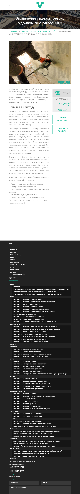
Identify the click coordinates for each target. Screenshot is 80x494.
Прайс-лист (14, 269)
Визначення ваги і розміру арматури (27, 351)
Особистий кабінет (18, 274)
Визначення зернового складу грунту (27, 369)
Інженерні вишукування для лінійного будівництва (32, 433)
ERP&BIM (13, 458)
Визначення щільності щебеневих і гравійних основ (32, 386)
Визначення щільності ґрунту (24, 361)
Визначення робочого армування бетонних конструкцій (34, 321)
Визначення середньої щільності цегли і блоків (31, 341)
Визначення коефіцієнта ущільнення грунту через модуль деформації (40, 374)
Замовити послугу (63, 129)
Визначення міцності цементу (24, 403)
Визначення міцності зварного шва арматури (30, 356)
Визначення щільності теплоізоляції (27, 413)
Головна (13, 31)
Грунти (13, 359)
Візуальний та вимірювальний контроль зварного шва (34, 446)
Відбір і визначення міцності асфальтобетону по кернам (34, 426)
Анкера (13, 344)
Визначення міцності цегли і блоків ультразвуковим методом (36, 329)
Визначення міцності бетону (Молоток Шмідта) (31, 309)
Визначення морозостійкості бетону (27, 304)
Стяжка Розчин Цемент (19, 391)
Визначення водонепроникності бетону (28, 316)
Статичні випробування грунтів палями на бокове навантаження (37, 294)
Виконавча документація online (22, 461)
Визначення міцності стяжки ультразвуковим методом (34, 396)
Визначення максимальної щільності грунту (30, 366)
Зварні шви (14, 438)
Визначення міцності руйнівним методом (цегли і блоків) (35, 326)
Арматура (14, 346)
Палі (12, 284)
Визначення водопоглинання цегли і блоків (30, 334)
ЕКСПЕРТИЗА (14, 448)
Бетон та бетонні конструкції (38, 31)
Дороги (13, 418)
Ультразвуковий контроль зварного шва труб (30, 443)
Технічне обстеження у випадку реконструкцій (31, 453)
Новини (13, 257)
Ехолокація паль (19, 287)
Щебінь (13, 376)
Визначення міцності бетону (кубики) (27, 299)
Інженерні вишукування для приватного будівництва (33, 436)
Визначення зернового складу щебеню (28, 389)
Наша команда (16, 254)
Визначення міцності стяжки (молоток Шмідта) (31, 408)
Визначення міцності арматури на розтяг (29, 349)
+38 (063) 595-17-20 (16, 467)
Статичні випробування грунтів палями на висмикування (34, 291)
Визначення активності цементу (25, 401)
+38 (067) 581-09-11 (16, 471)
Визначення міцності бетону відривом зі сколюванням (34, 311)
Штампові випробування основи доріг (27, 421)
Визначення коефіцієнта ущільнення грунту (29, 364)
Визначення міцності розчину (24, 394)
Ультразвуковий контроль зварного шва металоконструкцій (36, 441)
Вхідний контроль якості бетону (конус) (28, 319)
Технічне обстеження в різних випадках (28, 456)
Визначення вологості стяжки (24, 399)
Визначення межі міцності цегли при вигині (29, 339)
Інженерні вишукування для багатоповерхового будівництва (36, 431)
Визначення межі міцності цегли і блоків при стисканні (34, 336)
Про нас (13, 252)
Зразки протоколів (17, 264)
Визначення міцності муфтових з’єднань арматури (32, 354)
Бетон (12, 296)
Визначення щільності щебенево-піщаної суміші (31, 384)
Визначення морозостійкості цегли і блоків (29, 331)
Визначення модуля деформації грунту (28, 371)
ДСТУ (12, 267)
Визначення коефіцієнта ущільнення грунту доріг (32, 423)
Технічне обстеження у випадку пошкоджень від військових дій (37, 451)
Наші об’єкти (15, 262)
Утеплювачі (14, 411)
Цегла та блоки (16, 324)
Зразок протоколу (61, 119)
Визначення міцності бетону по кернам (28, 306)
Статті (12, 259)
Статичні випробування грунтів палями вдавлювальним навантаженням (41, 289)
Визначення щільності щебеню (25, 379)
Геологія (13, 428)
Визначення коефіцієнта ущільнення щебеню (30, 381)
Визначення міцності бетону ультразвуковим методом (34, 301)
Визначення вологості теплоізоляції (27, 416)
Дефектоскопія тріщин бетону (24, 314)
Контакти (14, 272)
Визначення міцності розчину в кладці (28, 406)
